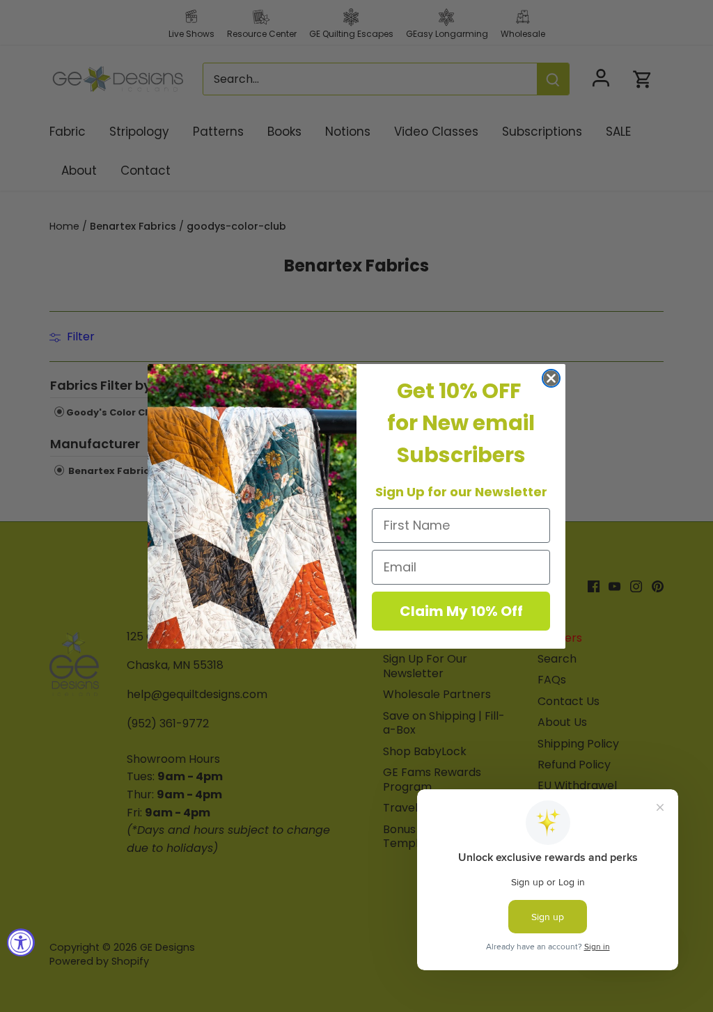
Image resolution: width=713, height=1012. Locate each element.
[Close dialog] (551, 378)
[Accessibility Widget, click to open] (21, 942)
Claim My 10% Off (461, 611)
